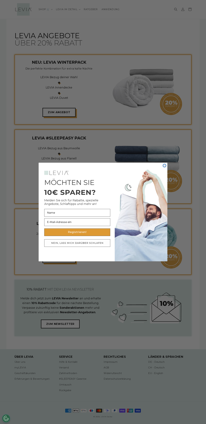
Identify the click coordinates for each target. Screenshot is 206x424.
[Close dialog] (164, 165)
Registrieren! (77, 232)
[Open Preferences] (6, 418)
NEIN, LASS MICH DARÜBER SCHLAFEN (77, 243)
